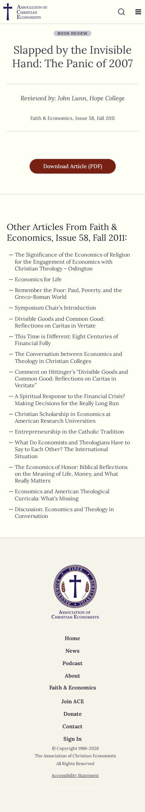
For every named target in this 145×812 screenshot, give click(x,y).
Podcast (72, 663)
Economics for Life (38, 279)
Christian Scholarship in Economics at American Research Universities (63, 417)
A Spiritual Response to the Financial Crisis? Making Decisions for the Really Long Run (70, 399)
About (72, 675)
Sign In (72, 738)
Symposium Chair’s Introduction (55, 307)
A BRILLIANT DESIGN (72, 788)
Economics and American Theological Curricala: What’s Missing (62, 494)
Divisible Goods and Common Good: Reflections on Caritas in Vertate (60, 322)
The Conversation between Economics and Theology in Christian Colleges (68, 357)
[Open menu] (137, 12)
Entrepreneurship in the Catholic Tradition (69, 431)
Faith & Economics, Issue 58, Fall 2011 (72, 118)
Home (72, 638)
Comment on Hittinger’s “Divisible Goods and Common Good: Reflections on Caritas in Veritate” (71, 378)
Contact (72, 726)
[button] (72, 166)
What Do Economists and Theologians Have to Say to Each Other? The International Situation (72, 449)
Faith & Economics (72, 687)
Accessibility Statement (75, 775)
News (72, 650)
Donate (72, 713)
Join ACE (72, 701)
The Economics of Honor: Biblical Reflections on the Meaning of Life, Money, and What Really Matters (71, 474)
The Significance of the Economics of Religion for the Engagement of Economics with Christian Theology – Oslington (72, 261)
